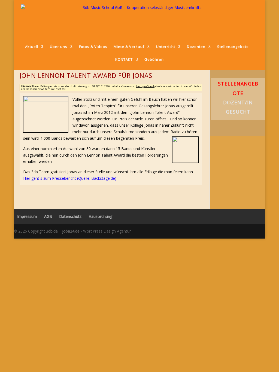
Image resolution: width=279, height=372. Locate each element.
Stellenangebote (233, 46)
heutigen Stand (145, 86)
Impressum (25, 216)
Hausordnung (100, 216)
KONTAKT (124, 59)
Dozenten (196, 46)
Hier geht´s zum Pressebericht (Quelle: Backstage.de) (69, 178)
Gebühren (154, 59)
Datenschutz (70, 216)
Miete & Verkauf (129, 46)
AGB (48, 216)
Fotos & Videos (93, 46)
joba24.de (71, 231)
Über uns (58, 46)
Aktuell (31, 46)
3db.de (52, 231)
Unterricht (165, 46)
